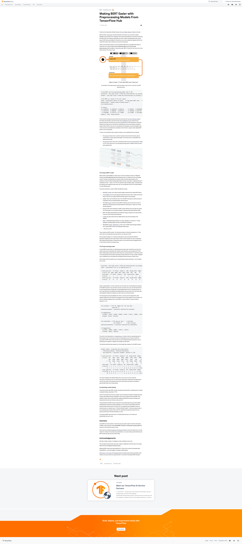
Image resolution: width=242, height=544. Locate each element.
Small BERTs (107, 194)
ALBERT (104, 198)
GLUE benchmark (135, 141)
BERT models (108, 192)
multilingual (115, 224)
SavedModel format (126, 120)
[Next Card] (121, 490)
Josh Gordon (109, 453)
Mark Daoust (102, 453)
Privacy (211, 540)
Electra (104, 208)
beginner (107, 135)
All (2, 4)
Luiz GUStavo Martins (126, 32)
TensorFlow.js (18, 4)
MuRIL (104, 220)
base (127, 212)
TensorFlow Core (9, 4)
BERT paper (131, 182)
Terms (215, 540)
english (110, 224)
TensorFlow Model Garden (133, 119)
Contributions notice (222, 540)
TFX (33, 4)
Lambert (105, 216)
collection (109, 425)
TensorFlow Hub (119, 48)
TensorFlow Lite (27, 4)
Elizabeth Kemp (117, 453)
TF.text (121, 122)
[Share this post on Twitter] (141, 25)
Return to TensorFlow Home (233, 1)
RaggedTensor (118, 336)
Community (39, 4)
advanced (107, 141)
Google (206, 540)
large (130, 212)
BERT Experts (108, 202)
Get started (121, 529)
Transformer (109, 34)
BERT (101, 34)
